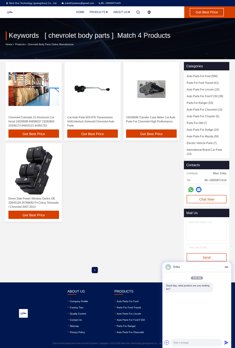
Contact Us (76, 319)
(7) (197, 123)
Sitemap (74, 326)
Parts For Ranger (126, 326)
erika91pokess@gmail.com (79, 3)
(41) (203, 82)
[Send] (226, 342)
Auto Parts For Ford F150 (131, 319)
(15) (203, 89)
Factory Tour (77, 307)
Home (80, 12)
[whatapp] (190, 189)
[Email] (198, 189)
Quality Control (78, 313)
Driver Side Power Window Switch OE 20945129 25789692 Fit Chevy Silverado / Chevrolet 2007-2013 (33, 202)
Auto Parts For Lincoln (129, 313)
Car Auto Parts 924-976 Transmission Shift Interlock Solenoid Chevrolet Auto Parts (90, 121)
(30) (203, 136)
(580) (202, 76)
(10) (203, 129)
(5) (203, 116)
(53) (200, 102)
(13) (204, 109)
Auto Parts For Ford (127, 301)
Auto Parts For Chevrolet (130, 332)
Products (97, 12)
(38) (205, 96)
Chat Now (206, 199)
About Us (120, 12)
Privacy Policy (77, 332)
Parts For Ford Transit (129, 307)
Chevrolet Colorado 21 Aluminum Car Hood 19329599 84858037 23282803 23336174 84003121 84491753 (31, 121)
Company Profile (79, 301)
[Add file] (166, 342)
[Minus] (226, 267)
